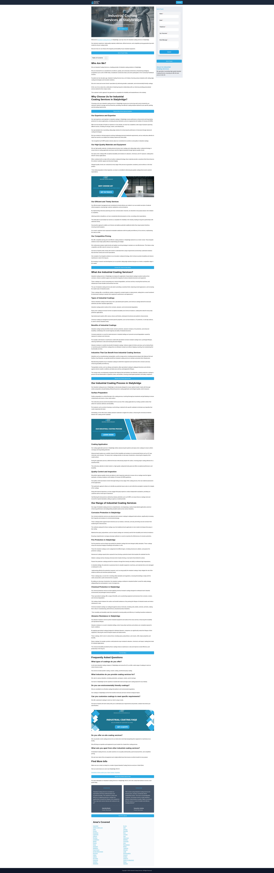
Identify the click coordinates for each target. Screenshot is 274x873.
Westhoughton (127, 853)
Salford (95, 856)
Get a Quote (122, 28)
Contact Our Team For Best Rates (123, 267)
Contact (179, 2)
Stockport (95, 846)
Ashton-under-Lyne (102, 772)
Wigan (125, 862)
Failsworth (95, 834)
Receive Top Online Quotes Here (123, 378)
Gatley (94, 855)
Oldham (95, 836)
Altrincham (126, 838)
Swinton (125, 829)
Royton (95, 843)
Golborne (125, 858)
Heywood (95, 860)
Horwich (125, 855)
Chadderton (96, 839)
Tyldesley (125, 848)
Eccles (125, 826)
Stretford (95, 862)
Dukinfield (93, 772)
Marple (95, 841)
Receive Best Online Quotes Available (123, 111)
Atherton (125, 850)
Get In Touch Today (123, 52)
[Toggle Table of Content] (105, 58)
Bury (124, 832)
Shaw (94, 844)
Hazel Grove (96, 850)
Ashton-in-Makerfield (128, 860)
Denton (112, 772)
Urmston (125, 834)
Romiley (95, 838)
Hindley (125, 856)
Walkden (125, 839)
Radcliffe (125, 831)
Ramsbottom (126, 844)
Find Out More (122, 652)
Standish (125, 863)
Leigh (124, 851)
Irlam (124, 843)
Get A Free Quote (123, 815)
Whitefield (95, 863)
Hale (124, 836)
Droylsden (117, 772)
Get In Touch (169, 61)
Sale (124, 827)
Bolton (125, 846)
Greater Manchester (98, 851)
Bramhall (95, 853)
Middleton (95, 848)
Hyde (108, 772)
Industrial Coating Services (104, 39)
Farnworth (125, 841)
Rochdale (95, 858)
